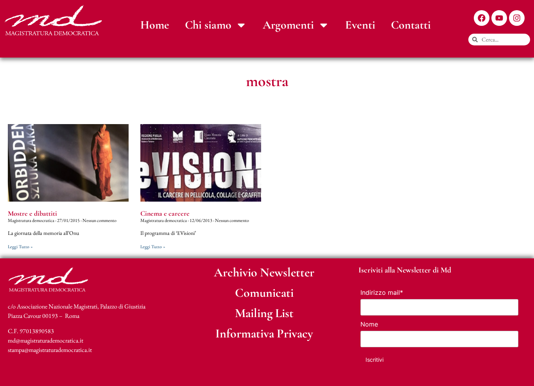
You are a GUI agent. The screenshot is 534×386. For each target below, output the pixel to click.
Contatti (411, 25)
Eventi (360, 25)
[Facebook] (481, 18)
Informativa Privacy (264, 333)
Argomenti (288, 25)
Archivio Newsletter (264, 272)
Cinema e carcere (165, 213)
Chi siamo (208, 25)
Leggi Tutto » (20, 246)
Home (154, 25)
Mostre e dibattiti (32, 213)
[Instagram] (517, 18)
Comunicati (264, 292)
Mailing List (264, 313)
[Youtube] (499, 18)
